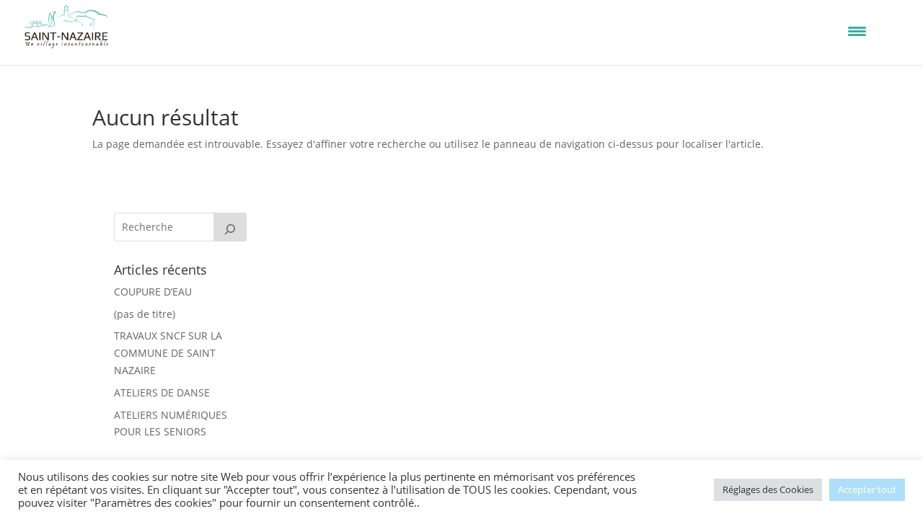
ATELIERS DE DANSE (162, 392)
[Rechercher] (230, 227)
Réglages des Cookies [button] (768, 489)
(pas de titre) (144, 314)
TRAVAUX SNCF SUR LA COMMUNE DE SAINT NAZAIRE (168, 353)
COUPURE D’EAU (153, 291)
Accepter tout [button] (867, 489)
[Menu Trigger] (857, 30)
